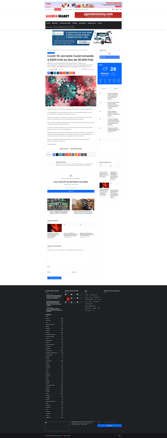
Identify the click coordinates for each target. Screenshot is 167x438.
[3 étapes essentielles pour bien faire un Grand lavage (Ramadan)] (103, 130)
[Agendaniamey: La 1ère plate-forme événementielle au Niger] (57, 16)
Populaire (104, 88)
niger (86, 301)
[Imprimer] (85, 154)
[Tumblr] (58, 73)
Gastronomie (82, 23)
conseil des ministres (50, 334)
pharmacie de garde (88, 303)
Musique (48, 381)
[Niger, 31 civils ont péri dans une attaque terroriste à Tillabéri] (80, 299)
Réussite (48, 391)
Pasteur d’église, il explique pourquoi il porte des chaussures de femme (114, 113)
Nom (48, 266)
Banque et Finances (50, 324)
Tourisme (74, 23)
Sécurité (48, 395)
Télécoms (48, 405)
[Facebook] (48, 73)
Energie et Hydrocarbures (51, 352)
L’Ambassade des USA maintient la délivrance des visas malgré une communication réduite (114, 194)
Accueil (48, 23)
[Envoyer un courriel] (56, 69)
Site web (73, 272)
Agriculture (48, 320)
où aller (90, 301)
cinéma (86, 297)
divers (91, 297)
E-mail (49, 272)
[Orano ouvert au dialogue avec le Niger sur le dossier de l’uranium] (104, 168)
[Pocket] (73, 73)
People (47, 383)
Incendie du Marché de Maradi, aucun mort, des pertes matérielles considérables (53, 235)
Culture (47, 338)
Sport (47, 403)
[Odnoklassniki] (70, 73)
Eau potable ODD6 (50, 344)
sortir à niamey (88, 310)
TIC (47, 409)
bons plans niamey (93, 294)
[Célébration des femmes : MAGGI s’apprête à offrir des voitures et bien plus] (87, 228)
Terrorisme (48, 407)
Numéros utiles (92, 23)
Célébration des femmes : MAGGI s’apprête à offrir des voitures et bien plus (87, 234)
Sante (47, 393)
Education (48, 348)
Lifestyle (48, 364)
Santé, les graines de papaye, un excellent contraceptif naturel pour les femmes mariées (113, 96)
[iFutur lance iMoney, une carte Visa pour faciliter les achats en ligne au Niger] (67, 295)
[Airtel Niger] (83, 4)
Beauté (47, 326)
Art (46, 322)
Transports (48, 413)
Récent (116, 88)
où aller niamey (96, 301)
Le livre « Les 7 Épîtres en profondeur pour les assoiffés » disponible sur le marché (71, 234)
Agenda (47, 318)
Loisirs (47, 368)
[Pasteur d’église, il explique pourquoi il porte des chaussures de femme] (103, 113)
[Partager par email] (82, 154)
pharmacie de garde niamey (90, 305)
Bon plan (48, 330)
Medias (47, 373)
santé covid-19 (64, 148)
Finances (48, 356)
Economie (48, 346)
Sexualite (48, 397)
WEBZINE (55, 23)
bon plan (86, 294)
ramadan (94, 308)
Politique (48, 387)
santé (99, 308)
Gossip (47, 362)
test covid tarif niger (76, 148)
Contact (100, 23)
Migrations (48, 375)
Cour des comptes (50, 336)
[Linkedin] (55, 73)
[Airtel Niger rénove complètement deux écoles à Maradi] (80, 303)
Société (47, 399)
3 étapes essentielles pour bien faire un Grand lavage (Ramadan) (113, 129)
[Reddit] (64, 73)
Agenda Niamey (53, 69)
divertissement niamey (89, 299)
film (96, 299)
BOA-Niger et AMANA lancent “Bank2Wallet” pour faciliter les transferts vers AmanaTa (79, 9)
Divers (47, 342)
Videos (47, 415)
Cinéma (47, 332)
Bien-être (48, 328)
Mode (47, 379)
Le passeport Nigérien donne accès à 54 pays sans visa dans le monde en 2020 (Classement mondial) (113, 121)
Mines (47, 377)
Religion (47, 389)
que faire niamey (88, 308)
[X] (51, 73)
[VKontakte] (67, 73)
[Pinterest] (61, 73)
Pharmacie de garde (65, 23)
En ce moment (55, 50)
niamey (99, 299)
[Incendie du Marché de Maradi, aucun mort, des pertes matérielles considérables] (54, 228)
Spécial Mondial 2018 (50, 401)
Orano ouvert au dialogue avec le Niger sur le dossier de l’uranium (104, 174)
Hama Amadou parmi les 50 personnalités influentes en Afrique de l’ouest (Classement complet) (114, 105)
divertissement (96, 297)
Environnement (49, 354)
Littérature (48, 366)
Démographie (49, 340)
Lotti (47, 370)
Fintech (47, 358)
